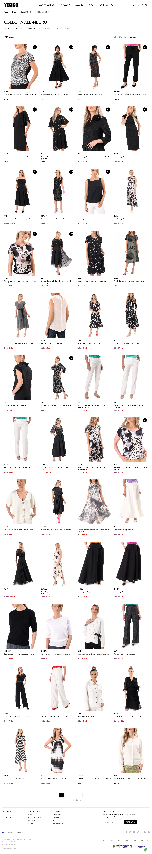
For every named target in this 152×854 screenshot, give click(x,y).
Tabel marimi (6, 817)
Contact (5, 814)
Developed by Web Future (9, 848)
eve (79, 402)
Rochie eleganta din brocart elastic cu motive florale (130, 157)
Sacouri (7, 29)
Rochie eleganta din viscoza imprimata (90, 343)
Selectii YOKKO (26, 12)
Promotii (91, 5)
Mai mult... (31, 823)
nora (6, 92)
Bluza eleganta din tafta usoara (87, 219)
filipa (6, 775)
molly (116, 589)
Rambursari (31, 820)
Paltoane (57, 29)
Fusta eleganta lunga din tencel (124, 530)
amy (115, 340)
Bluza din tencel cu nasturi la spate (52, 343)
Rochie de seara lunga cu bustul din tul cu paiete (19, 592)
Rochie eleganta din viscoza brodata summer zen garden (56, 406)
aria (79, 216)
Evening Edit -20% (47, 5)
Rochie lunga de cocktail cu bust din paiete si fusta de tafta (57, 468)
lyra (6, 340)
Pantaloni (31, 29)
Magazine (55, 817)
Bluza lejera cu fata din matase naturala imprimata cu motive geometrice (20, 282)
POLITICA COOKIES (124, 840)
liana (116, 216)
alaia (6, 589)
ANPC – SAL (144, 840)
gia (42, 775)
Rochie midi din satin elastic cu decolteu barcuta (56, 530)
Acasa (6, 12)
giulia (43, 340)
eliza (6, 154)
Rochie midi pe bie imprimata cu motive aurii (91, 94)
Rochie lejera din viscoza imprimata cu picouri (92, 281)
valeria (81, 527)
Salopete (67, 29)
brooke (80, 775)
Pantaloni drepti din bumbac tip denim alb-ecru (18, 467)
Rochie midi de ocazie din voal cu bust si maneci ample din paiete (56, 282)
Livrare (30, 814)
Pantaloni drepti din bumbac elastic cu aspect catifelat (128, 406)
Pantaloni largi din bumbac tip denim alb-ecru (55, 716)
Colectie (79, 5)
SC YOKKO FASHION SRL (15, 839)
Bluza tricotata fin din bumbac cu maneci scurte (19, 654)
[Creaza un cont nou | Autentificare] (138, 5)
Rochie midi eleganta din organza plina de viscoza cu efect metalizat (94, 530)
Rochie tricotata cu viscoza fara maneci (53, 778)
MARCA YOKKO (57, 814)
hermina (117, 92)
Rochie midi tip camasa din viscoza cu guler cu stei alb (130, 344)
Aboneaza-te (130, 822)
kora (43, 402)
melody (44, 527)
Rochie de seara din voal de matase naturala (128, 716)
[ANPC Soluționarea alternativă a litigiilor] (122, 846)
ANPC (136, 840)
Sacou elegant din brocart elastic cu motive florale (94, 157)
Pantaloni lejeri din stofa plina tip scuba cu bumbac (130, 94)
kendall (117, 775)
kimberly (7, 651)
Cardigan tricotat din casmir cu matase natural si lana (94, 778)
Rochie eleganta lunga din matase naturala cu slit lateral (129, 220)
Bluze (40, 29)
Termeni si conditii (108, 840)
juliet (43, 278)
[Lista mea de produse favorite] (142, 5)
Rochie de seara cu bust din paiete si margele (55, 94)
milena (43, 464)
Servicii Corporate (59, 823)
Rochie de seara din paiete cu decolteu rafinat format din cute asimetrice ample (55, 220)
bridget (117, 527)
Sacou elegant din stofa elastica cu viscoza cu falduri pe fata (94, 655)
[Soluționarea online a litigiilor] (141, 846)
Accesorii (48, 29)
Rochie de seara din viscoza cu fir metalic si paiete (20, 157)
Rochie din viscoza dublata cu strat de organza (129, 281)
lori (79, 651)
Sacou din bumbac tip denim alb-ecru (89, 716)
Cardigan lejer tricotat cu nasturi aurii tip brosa (19, 530)
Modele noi (65, 5)
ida (42, 154)
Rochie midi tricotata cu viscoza (14, 778)
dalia (116, 278)
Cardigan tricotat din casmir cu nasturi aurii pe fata (130, 778)
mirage (7, 713)
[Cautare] (134, 5)
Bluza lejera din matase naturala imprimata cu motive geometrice (131, 468)
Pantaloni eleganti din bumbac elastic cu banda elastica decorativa (92, 406)
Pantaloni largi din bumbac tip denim (125, 654)
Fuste (23, 29)
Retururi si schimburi (35, 817)
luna (79, 340)
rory (6, 527)
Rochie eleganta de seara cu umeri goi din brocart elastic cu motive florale (19, 220)
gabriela (44, 589)
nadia (6, 216)
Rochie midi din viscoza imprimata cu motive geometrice (54, 158)
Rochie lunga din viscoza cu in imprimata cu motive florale (56, 593)
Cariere (55, 820)
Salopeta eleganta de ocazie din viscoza (17, 716)
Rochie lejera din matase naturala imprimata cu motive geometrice (92, 468)
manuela (44, 92)
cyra (116, 651)
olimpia (81, 92)
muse (80, 154)
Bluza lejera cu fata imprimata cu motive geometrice (20, 94)
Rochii (16, 29)
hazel (80, 464)
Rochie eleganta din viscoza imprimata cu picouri (19, 343)
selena (117, 402)
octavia (44, 216)
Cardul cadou (106, 5)
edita (116, 713)
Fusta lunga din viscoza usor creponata (126, 592)
